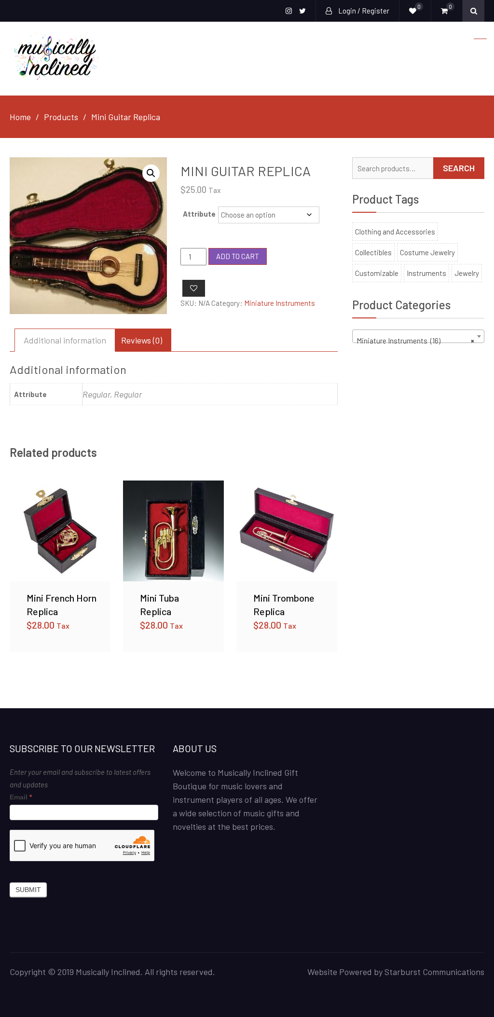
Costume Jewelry (427, 252)
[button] (151, 173)
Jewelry (466, 273)
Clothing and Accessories (395, 231)
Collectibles (373, 252)
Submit (28, 889)
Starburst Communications (434, 971)
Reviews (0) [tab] (141, 340)
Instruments (426, 273)
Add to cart (237, 256)
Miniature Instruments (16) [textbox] (415, 340)
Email (21, 797)
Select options (60, 530)
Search (459, 168)
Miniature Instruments (279, 303)
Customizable (376, 273)
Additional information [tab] (65, 340)
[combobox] (418, 336)
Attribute (199, 213)
